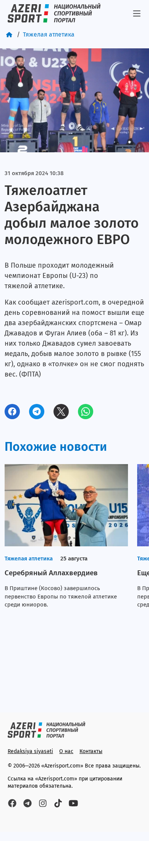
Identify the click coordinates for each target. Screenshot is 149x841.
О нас (66, 751)
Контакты (90, 751)
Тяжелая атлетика (48, 34)
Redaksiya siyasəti (30, 751)
